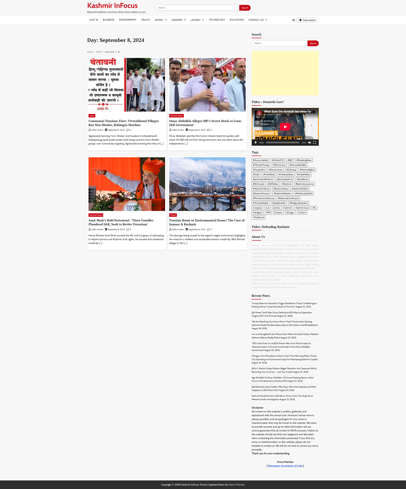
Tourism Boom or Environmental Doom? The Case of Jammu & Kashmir (207, 222)
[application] (285, 127)
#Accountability (260, 160)
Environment (127, 19)
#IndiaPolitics (303, 174)
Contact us (256, 19)
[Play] (255, 142)
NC (314, 207)
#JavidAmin (302, 179)
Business (108, 19)
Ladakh (195, 19)
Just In (94, 19)
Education (237, 19)
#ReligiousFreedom (298, 203)
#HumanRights (307, 169)
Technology (217, 19)
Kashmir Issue (302, 207)
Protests (278, 212)
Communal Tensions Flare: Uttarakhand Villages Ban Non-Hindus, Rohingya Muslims (123, 123)
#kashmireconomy (304, 184)
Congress (257, 207)
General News (176, 115)
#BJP (290, 160)
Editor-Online (97, 130)
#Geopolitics (259, 169)
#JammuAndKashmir (263, 179)
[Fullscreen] (314, 142)
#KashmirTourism (261, 193)
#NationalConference (288, 198)
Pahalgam (257, 212)
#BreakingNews (303, 160)
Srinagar (290, 212)
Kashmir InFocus (112, 5)
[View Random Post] (293, 20)
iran (267, 207)
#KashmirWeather (282, 193)
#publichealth (278, 203)
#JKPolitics (273, 184)
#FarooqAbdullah (297, 164)
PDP (268, 212)
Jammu (159, 19)
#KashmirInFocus (261, 188)
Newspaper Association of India (285, 465)
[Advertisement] (285, 73)
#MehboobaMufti (303, 193)
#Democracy (279, 164)
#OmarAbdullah (260, 203)
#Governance (275, 169)
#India (256, 174)
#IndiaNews (269, 174)
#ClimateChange (261, 164)
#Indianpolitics (286, 174)
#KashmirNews (280, 188)
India (92, 115)
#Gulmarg (291, 169)
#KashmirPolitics (300, 188)
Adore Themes (237, 484)
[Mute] (309, 142)
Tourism (302, 212)
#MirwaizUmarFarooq (263, 198)
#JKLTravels (258, 184)
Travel (173, 215)
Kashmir (177, 19)
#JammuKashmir (285, 179)
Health (145, 19)
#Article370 (278, 160)
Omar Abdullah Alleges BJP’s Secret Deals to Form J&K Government (205, 123)
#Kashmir (286, 184)
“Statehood (258, 217)
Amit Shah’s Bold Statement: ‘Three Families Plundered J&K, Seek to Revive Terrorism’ (121, 222)
